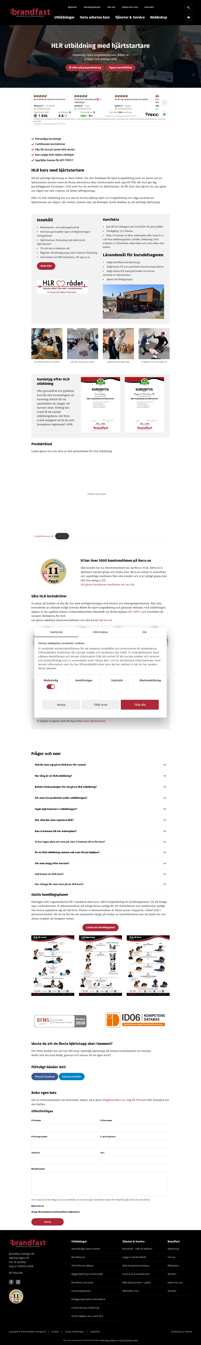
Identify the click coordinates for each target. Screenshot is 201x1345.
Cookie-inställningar (74, 1331)
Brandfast (174, 1241)
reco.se (107, 620)
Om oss (111, 7)
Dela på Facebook (45, 1076)
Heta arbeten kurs (95, 17)
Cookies (55, 1331)
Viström (188, 1331)
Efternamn (106, 1120)
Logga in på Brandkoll (134, 1257)
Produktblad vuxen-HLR (44, 536)
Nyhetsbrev (37, 1206)
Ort (102, 1153)
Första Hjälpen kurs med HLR (87, 1316)
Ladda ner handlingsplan (100, 927)
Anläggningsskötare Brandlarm (88, 1299)
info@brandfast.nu (113, 1100)
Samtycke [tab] (56, 632)
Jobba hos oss (130, 7)
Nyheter (72, 7)
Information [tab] (100, 632)
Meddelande (38, 1169)
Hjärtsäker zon (130, 1291)
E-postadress (108, 1136)
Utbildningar (64, 17)
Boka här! (46, 265)
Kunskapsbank (92, 7)
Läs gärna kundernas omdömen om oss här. (108, 584)
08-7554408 (139, 1100)
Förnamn (36, 1120)
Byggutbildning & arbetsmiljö (87, 1274)
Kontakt (149, 7)
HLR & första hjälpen (82, 1265)
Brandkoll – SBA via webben (137, 1248)
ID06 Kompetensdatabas (135, 1265)
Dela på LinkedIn (71, 1076)
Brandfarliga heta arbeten (85, 1248)
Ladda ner (62, 536)
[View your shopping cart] (188, 17)
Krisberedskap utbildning (85, 1307)
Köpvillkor (95, 1331)
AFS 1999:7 (134, 611)
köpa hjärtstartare (94, 721)
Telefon (35, 1153)
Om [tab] (144, 632)
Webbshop (158, 17)
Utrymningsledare (81, 1291)
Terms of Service (126, 1340)
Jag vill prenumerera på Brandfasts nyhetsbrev (57, 1212)
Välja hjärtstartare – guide (136, 1282)
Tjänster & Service (130, 17)
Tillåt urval (100, 704)
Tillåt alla (140, 704)
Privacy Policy (110, 1340)
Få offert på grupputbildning (85, 67)
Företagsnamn (39, 1136)
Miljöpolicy (173, 1265)
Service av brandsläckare (136, 1274)
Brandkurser (78, 1257)
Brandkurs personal (82, 1282)
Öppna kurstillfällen (120, 67)
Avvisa (61, 704)
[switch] (84, 686)
